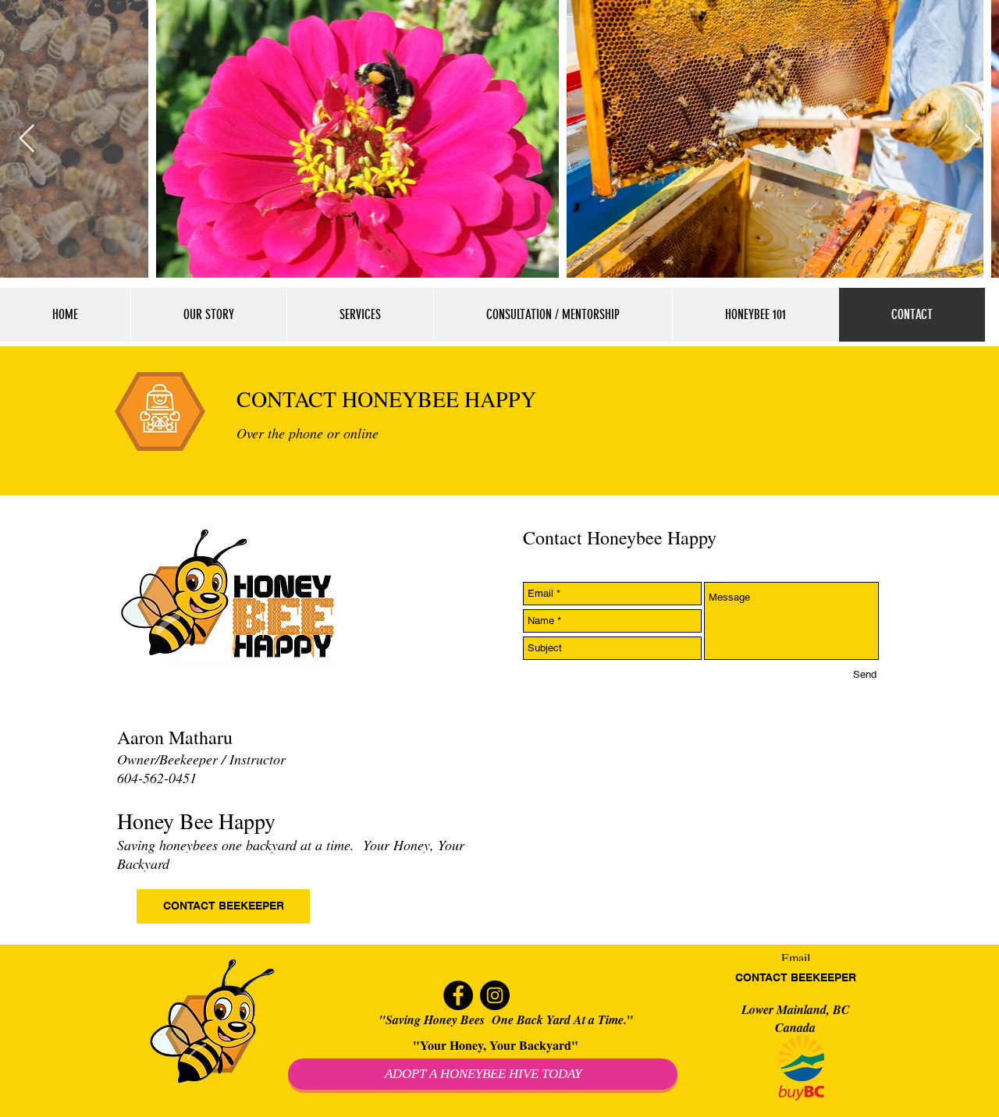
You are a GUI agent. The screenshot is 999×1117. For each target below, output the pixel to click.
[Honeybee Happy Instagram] (495, 995)
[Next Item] (972, 139)
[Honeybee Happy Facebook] (458, 995)
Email (795, 957)
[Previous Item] (27, 139)
